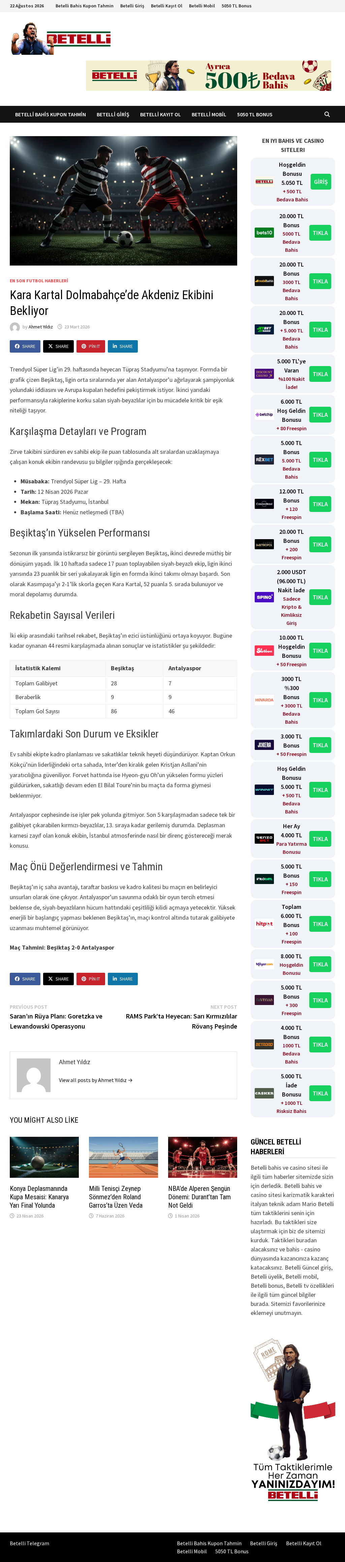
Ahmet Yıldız (41, 327)
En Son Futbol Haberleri (39, 281)
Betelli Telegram (29, 1543)
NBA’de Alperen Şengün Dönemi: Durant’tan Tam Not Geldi (199, 1197)
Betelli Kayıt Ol (166, 6)
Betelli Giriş (132, 6)
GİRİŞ (321, 182)
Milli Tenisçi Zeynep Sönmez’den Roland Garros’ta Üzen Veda (116, 1197)
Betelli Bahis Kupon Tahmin (85, 6)
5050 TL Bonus (237, 6)
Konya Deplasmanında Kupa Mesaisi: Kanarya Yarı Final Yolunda (39, 1197)
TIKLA (320, 233)
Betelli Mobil (202, 6)
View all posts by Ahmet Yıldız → (96, 1080)
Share (28, 346)
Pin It (94, 346)
